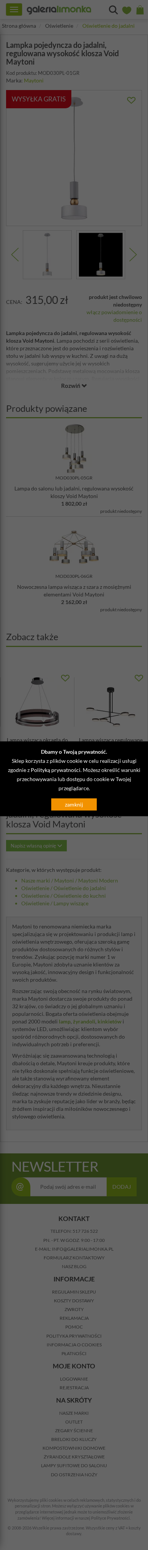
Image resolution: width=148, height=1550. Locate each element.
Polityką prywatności (55, 770)
